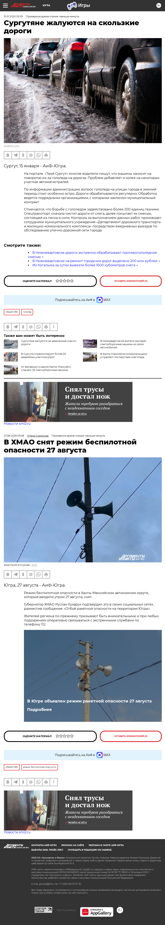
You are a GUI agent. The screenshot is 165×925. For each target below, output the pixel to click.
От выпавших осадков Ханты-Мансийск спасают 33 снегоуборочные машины (46, 368)
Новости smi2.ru (17, 424)
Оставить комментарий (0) (130, 281)
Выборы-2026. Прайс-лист (47, 850)
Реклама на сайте (72, 845)
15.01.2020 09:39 (13, 16)
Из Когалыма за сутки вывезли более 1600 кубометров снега (83, 265)
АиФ (34, 564)
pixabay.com (11, 145)
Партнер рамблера (66, 910)
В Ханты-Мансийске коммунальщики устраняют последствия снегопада (123, 355)
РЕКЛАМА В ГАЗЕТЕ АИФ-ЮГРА (106, 845)
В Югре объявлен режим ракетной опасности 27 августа (89, 701)
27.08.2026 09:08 (14, 435)
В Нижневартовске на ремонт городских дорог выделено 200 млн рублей (94, 261)
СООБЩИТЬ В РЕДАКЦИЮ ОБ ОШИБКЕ (90, 850)
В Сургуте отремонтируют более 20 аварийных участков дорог (43, 355)
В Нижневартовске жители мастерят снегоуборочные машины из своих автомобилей (123, 344)
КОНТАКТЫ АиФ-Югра (44, 845)
